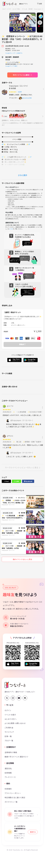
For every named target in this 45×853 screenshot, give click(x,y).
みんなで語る (16, 9)
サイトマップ (9, 732)
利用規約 (8, 789)
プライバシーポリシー (13, 793)
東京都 (30, 9)
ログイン (8, 710)
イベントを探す (10, 714)
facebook (28, 481)
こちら (11, 229)
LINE (17, 481)
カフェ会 (24, 9)
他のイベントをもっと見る (22, 559)
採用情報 (8, 773)
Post (7, 481)
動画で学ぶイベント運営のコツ (16, 756)
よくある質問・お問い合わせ (15, 723)
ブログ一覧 (9, 740)
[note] (25, 698)
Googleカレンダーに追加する (13, 53)
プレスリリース (10, 777)
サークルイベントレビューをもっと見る (21, 467)
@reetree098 (27, 98)
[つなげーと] (15, 685)
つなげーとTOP (6, 9)
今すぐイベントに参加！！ (22, 75)
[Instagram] (13, 698)
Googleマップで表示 (11, 66)
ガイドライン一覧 (11, 802)
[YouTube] (19, 698)
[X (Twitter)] (7, 698)
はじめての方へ (11, 719)
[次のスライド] (40, 22)
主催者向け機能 (11, 752)
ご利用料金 (9, 727)
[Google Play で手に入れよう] (32, 664)
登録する (33, 832)
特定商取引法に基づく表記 (15, 797)
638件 (20, 92)
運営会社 (8, 768)
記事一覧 (8, 736)
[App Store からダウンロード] (13, 664)
